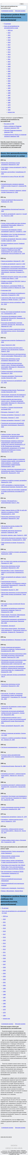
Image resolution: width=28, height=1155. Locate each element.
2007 (9, 69)
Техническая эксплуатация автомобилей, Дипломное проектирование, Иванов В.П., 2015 (13, 425)
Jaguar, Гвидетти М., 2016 (8, 345)
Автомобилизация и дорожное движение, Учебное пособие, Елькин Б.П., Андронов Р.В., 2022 (14, 185)
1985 (9, 100)
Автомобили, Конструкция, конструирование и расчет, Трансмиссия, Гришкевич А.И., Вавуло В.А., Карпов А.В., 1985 (14, 798)
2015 (9, 49)
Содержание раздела (7, 10)
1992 (9, 90)
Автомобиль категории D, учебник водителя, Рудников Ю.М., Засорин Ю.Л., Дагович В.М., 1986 (13, 786)
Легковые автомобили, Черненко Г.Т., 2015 (13, 415)
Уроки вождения (5, 876)
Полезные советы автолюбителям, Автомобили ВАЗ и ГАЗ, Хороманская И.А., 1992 (13, 756)
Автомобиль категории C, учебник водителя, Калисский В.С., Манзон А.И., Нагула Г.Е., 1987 (13, 775)
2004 (9, 76)
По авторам (7, 23)
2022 (9, 32)
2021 (9, 35)
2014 (9, 52)
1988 (9, 93)
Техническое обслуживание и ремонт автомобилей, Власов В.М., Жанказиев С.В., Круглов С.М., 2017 (13, 318)
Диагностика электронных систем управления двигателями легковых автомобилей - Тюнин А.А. (14, 594)
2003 (9, 78)
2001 (9, 83)
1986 (9, 97)
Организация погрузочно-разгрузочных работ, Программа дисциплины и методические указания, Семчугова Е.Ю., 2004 (14, 655)
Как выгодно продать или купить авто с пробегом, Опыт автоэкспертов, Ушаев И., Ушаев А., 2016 (13, 349)
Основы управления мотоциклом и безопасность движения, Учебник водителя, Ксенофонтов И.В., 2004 (13, 649)
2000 (9, 85)
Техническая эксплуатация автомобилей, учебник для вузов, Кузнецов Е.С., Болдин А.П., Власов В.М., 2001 (12, 713)
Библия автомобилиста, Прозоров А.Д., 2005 (13, 639)
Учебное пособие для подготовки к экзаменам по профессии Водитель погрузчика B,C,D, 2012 (14, 491)
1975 (9, 105)
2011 (9, 59)
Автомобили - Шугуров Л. (8, 625)
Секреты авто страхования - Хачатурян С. (13, 888)
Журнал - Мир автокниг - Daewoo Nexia (12, 891)
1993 (9, 88)
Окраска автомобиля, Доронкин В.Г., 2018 (12, 261)
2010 (9, 61)
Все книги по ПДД (9, 123)
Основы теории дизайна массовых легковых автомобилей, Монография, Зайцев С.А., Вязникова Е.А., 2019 (13, 225)
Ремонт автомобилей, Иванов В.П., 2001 (12, 725)
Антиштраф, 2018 (6, 290)
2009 (9, 64)
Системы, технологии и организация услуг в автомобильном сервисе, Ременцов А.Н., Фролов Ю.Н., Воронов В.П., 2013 (13, 471)
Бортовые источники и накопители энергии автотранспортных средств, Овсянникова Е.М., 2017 (13, 331)
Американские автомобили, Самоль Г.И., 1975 (14, 816)
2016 (9, 47)
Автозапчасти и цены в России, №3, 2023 (12, 176)
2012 (9, 56)
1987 (9, 95)
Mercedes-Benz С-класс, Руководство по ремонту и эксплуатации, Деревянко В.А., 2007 (12, 572)
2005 (9, 73)
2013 (9, 54)
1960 (9, 109)
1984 (9, 102)
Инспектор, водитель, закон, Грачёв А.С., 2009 (14, 535)
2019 (9, 40)
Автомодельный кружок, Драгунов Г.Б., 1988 (13, 766)
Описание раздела (20, 10)
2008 (9, 66)
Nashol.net (6, 1150)
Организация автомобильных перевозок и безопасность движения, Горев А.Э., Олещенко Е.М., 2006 (13, 610)
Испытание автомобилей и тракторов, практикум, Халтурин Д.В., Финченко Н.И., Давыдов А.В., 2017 (12, 324)
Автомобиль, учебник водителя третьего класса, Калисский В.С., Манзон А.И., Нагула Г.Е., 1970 (13, 830)
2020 (9, 37)
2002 (9, 81)
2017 (9, 44)
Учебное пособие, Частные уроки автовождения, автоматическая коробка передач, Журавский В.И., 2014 (12, 436)
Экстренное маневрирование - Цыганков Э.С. (14, 747)
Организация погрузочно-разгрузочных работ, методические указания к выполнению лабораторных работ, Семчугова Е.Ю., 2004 (14, 662)
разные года (11, 112)
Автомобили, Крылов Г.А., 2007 (9, 589)
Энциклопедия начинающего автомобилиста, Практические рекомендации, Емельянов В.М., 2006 (13, 621)
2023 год (10, 30)
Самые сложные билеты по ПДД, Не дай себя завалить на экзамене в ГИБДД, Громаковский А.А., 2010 (14, 512)
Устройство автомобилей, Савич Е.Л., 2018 (13, 264)
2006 (9, 71)
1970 (9, 107)
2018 (9, 42)
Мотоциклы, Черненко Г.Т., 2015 (10, 412)
